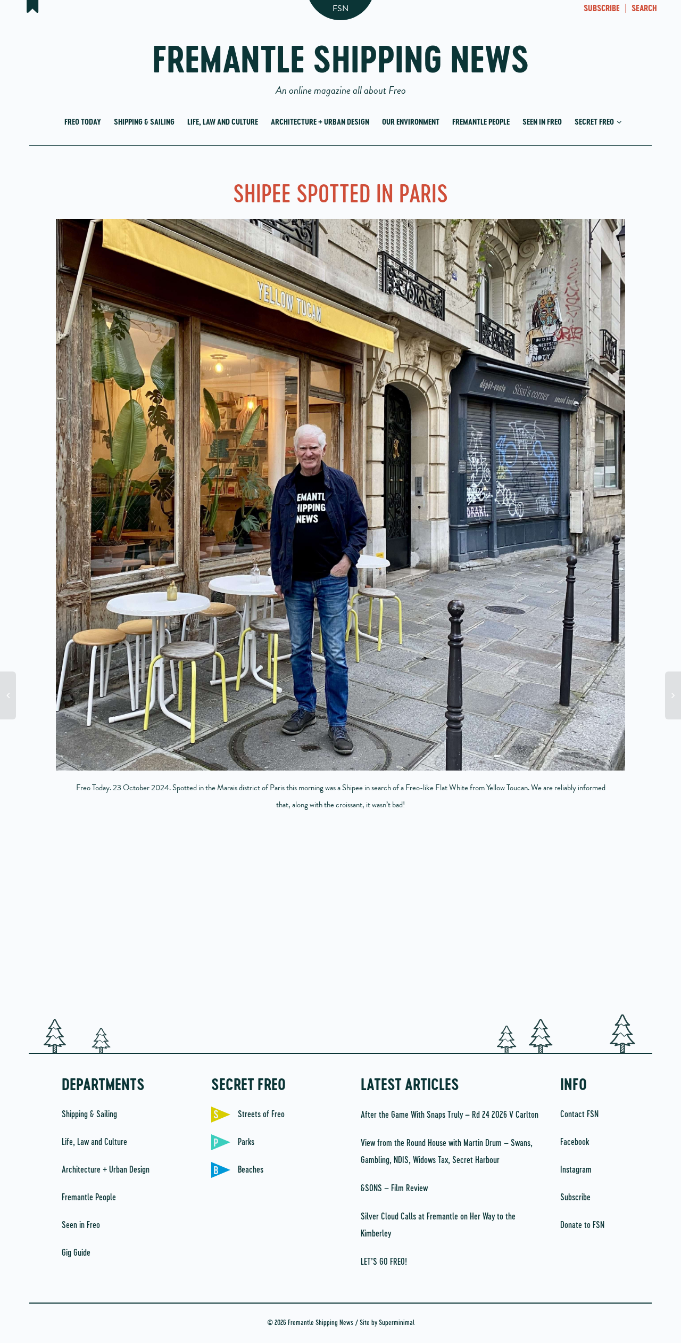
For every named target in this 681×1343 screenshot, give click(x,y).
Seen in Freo (542, 122)
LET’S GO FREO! (385, 1262)
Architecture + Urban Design (320, 122)
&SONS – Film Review (394, 1188)
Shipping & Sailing (144, 122)
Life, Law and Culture (222, 122)
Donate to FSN (582, 1225)
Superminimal (396, 1323)
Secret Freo (595, 122)
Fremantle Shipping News (340, 65)
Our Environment (410, 122)
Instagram (576, 1170)
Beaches (250, 1170)
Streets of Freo (261, 1114)
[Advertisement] (340, 918)
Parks (246, 1142)
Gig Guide (76, 1253)
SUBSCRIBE (602, 9)
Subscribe (575, 1197)
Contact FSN (579, 1114)
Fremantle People (481, 122)
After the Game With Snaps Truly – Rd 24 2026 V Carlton (449, 1115)
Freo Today (82, 122)
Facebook (574, 1142)
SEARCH (644, 9)
